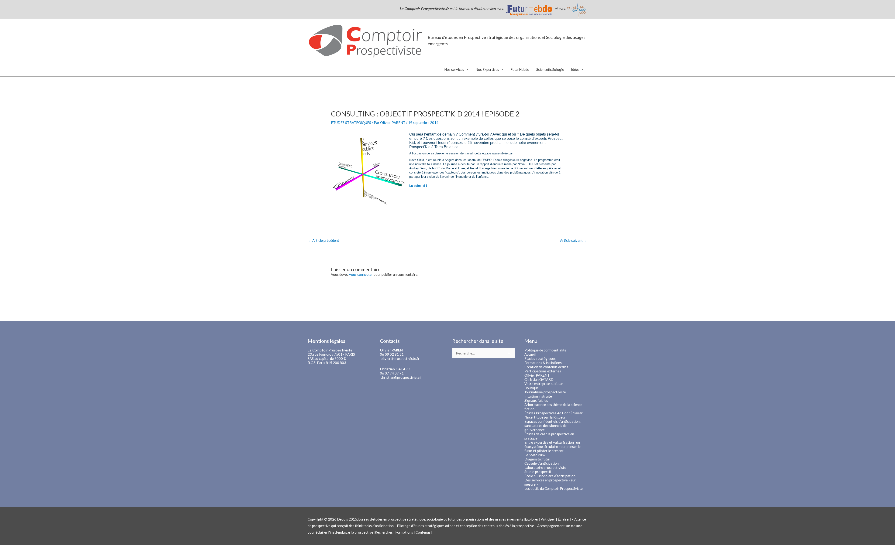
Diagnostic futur (537, 459)
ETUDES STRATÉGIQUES (351, 122)
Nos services (454, 69)
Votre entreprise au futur (543, 384)
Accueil (530, 354)
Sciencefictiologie (550, 69)
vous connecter (361, 274)
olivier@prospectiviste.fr (400, 358)
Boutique (531, 388)
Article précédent (323, 240)
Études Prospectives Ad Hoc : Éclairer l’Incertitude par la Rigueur (553, 415)
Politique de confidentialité (545, 350)
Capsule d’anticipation (541, 463)
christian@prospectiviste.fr (402, 377)
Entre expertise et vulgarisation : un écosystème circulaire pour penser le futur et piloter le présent (552, 446)
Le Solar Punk (534, 455)
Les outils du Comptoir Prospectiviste (553, 488)
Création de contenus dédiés (546, 367)
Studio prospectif (537, 472)
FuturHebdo (519, 69)
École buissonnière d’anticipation (549, 476)
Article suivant (573, 240)
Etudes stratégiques (540, 358)
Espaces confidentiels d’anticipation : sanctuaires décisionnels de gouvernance (552, 425)
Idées (575, 69)
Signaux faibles (536, 400)
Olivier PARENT (537, 375)
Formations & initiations (543, 363)
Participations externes (542, 371)
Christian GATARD (539, 379)
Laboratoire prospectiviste (545, 467)
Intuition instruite (538, 396)
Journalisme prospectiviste (545, 392)
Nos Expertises (487, 69)
